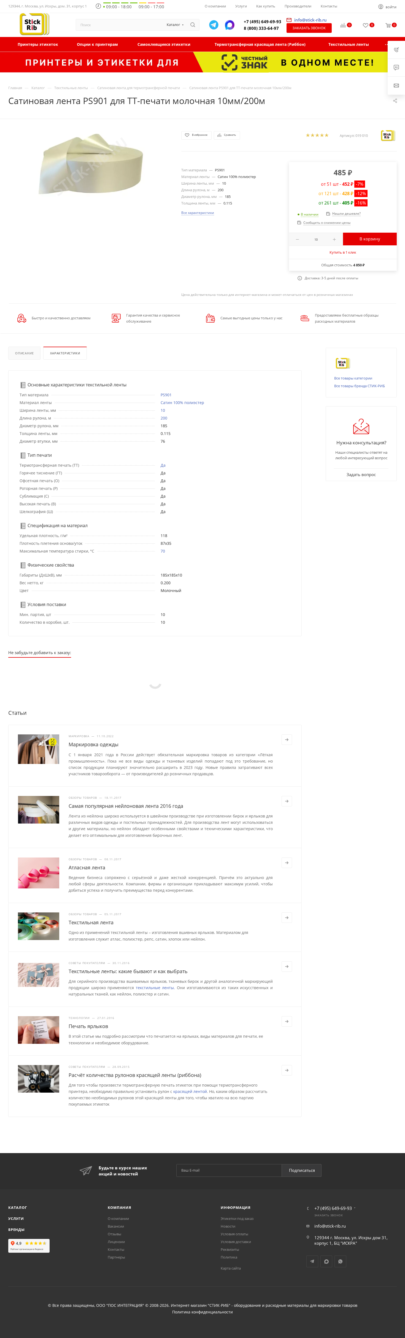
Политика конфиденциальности (202, 1312)
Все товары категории (353, 378)
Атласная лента (87, 867)
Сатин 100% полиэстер (182, 402)
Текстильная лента (91, 922)
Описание (24, 353)
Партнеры (116, 1257)
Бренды (16, 1229)
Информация (236, 1207)
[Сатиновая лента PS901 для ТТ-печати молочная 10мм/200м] (89, 167)
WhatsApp (340, 1261)
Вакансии (116, 1226)
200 (164, 418)
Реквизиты (230, 1249)
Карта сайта (231, 1268)
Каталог (17, 1207)
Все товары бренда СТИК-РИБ (359, 385)
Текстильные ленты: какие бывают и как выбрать (128, 971)
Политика (229, 1257)
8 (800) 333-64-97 (261, 28)
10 (163, 410)
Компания (119, 1207)
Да (163, 465)
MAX (326, 1261)
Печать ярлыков (88, 1026)
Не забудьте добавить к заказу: (39, 652)
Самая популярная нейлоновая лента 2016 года (126, 806)
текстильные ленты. (155, 987)
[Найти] (192, 25)
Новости (228, 1226)
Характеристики (65, 353)
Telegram (312, 1261)
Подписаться (302, 1170)
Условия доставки (236, 1241)
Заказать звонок (309, 27)
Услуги (16, 1218)
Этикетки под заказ (237, 1218)
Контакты (116, 1249)
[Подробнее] (287, 739)
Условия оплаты (234, 1233)
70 (163, 551)
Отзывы (114, 1233)
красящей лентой (190, 1091)
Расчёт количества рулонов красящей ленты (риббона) (135, 1075)
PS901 (166, 394)
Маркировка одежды (93, 744)
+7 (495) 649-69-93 (262, 21)
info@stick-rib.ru (330, 1226)
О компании (118, 1218)
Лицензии (116, 1241)
